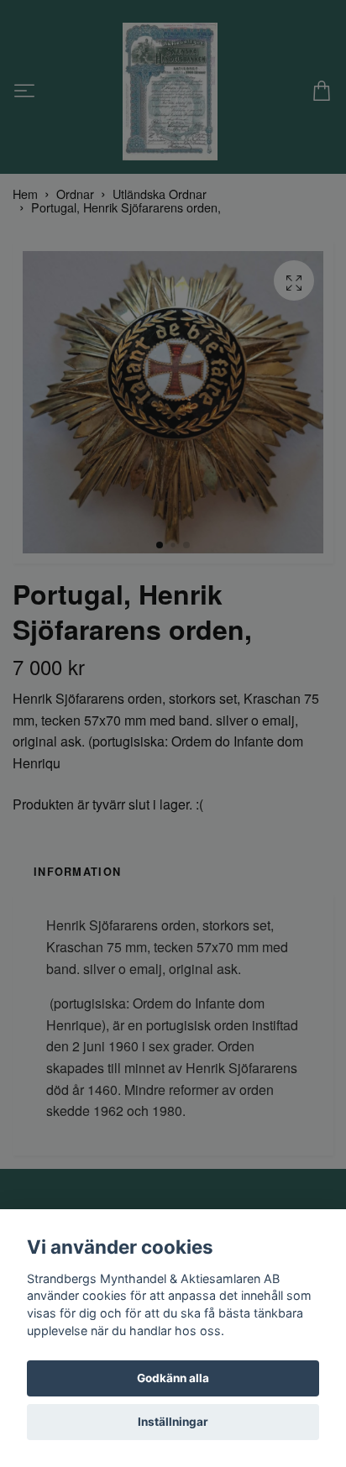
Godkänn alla (173, 1378)
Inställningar (173, 1421)
